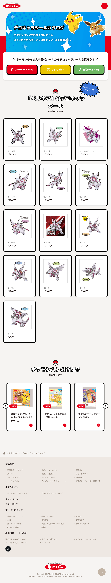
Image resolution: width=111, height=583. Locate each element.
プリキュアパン (13, 481)
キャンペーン (11, 499)
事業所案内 (80, 520)
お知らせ (22, 533)
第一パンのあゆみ (14, 524)
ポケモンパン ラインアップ (18, 493)
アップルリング (13, 477)
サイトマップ (45, 543)
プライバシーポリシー (48, 539)
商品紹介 (9, 464)
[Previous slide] (5, 406)
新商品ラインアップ (15, 470)
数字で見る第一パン (83, 524)
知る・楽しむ (11, 504)
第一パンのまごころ (15, 516)
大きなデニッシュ (48, 477)
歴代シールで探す (91, 69)
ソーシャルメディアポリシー (16, 543)
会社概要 (44, 520)
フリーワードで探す (24, 69)
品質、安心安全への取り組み (52, 524)
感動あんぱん (81, 477)
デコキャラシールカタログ (52, 493)
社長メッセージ (47, 516)
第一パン (12, 5)
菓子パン (10, 474)
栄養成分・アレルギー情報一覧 (88, 481)
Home (4, 453)
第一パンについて (14, 510)
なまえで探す (57, 69)
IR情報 (44, 527)
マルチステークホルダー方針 (85, 539)
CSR (9, 520)
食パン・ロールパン (49, 470)
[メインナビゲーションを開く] (104, 6)
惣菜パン (79, 470)
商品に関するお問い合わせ (16, 539)
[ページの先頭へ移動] (102, 572)
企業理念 (79, 516)
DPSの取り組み (13, 527)
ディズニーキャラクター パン (53, 481)
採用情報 (9, 533)
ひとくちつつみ (82, 474)
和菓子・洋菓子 (47, 474)
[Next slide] (105, 406)
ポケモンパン (14, 453)
